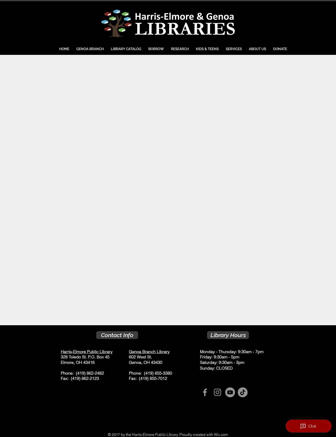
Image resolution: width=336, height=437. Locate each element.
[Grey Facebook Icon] (205, 392)
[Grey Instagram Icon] (217, 392)
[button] (156, 49)
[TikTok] (243, 392)
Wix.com (221, 434)
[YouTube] (230, 392)
